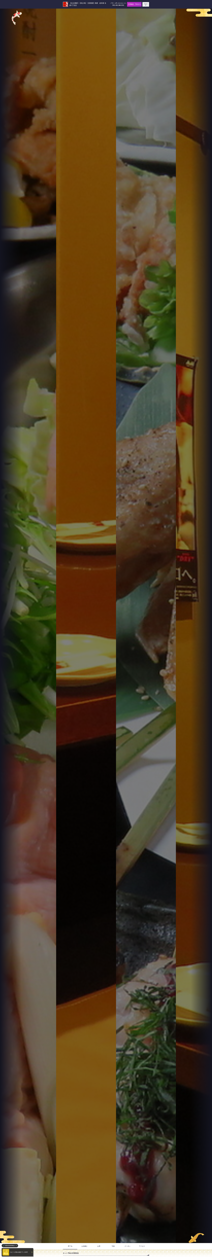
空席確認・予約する (134, 4)
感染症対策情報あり (10, 1245)
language (145, 3)
